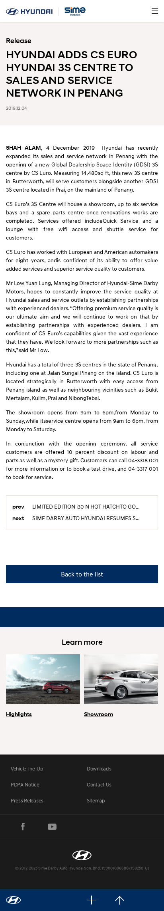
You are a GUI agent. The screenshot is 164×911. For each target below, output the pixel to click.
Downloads (99, 768)
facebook (22, 827)
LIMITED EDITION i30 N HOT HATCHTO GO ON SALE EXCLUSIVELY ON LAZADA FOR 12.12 (92, 506)
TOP (119, 900)
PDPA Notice (25, 784)
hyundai (46, 11)
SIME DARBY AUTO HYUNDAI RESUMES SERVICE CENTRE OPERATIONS (92, 518)
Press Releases (27, 800)
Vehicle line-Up (27, 768)
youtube (52, 827)
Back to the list (82, 574)
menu (155, 11)
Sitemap (96, 800)
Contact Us (99, 784)
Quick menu (91, 900)
